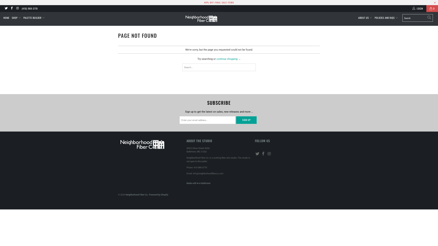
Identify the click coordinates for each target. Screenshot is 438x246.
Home (6, 17)
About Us (364, 17)
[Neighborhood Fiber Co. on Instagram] (17, 8)
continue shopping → (228, 58)
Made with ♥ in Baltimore (198, 183)
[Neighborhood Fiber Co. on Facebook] (12, 8)
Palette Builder (32, 17)
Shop (15, 17)
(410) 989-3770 (30, 8)
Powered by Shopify (158, 194)
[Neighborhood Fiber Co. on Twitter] (6, 8)
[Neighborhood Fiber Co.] (219, 19)
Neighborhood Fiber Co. (137, 194)
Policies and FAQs (385, 17)
